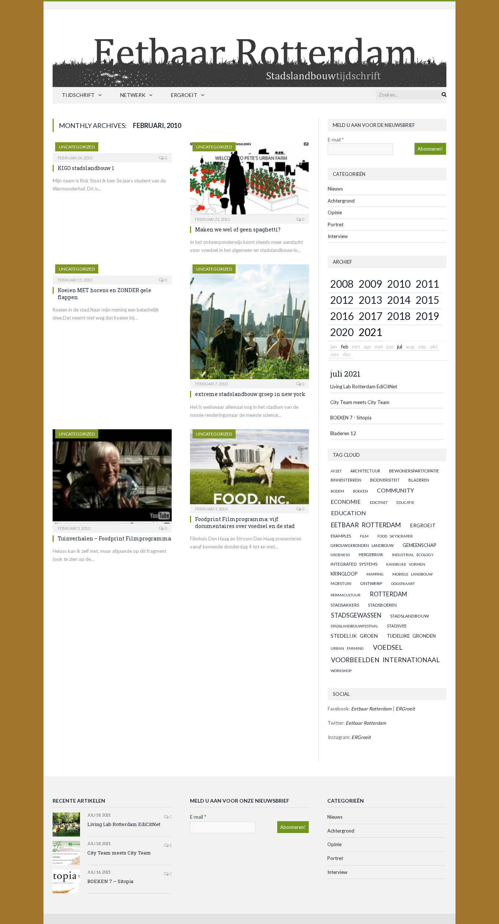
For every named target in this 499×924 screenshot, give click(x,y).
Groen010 (340, 554)
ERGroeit (184, 95)
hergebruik (371, 554)
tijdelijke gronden (411, 636)
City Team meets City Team (359, 402)
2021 (370, 332)
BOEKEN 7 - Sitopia (351, 417)
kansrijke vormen (405, 564)
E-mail (336, 140)
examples (341, 535)
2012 (342, 300)
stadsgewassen (356, 615)
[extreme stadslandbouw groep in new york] (249, 324)
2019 (427, 316)
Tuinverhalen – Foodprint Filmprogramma (114, 538)
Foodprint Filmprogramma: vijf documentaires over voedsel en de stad (245, 522)
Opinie (335, 212)
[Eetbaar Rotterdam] (249, 46)
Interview (338, 236)
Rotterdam (388, 594)
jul (399, 346)
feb (344, 346)
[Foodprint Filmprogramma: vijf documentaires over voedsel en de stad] (249, 469)
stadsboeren (382, 605)
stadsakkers (345, 604)
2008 (342, 284)
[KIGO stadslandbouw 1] (112, 150)
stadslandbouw (409, 616)
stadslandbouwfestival (354, 626)
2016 (342, 316)
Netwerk (132, 95)
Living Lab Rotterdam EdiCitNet (363, 386)
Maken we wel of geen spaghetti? (238, 229)
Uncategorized (77, 147)
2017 (370, 316)
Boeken (360, 491)
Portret (335, 224)
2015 (427, 300)
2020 (342, 332)
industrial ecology (413, 554)
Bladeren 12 (343, 433)
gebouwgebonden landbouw (362, 545)
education (348, 512)
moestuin (341, 583)
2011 (427, 284)
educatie (405, 502)
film (364, 536)
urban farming (347, 648)
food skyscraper (395, 536)
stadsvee (397, 625)
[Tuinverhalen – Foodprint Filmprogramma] (112, 478)
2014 (399, 300)
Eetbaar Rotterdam (366, 525)
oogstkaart (403, 583)
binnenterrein (346, 480)
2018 (399, 316)
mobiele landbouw (412, 574)
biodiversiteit (385, 480)
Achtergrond (341, 201)
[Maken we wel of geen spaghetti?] (249, 180)
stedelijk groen (354, 636)
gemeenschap (420, 545)
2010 (399, 284)
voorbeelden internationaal (385, 660)
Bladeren (418, 480)
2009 (370, 284)
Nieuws (335, 189)
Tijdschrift (78, 95)
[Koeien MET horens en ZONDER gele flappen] (112, 272)
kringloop (344, 574)
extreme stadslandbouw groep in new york (250, 394)
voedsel (388, 647)
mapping (375, 574)
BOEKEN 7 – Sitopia (110, 881)
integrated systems (354, 564)
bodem (337, 491)
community (395, 490)
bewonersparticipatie (414, 471)
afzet (336, 471)
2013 (370, 300)
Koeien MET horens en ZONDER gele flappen (104, 293)
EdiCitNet (379, 502)
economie (346, 501)
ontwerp (371, 583)
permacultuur (346, 595)
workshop (341, 670)
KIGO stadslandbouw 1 (86, 168)
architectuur (365, 470)
